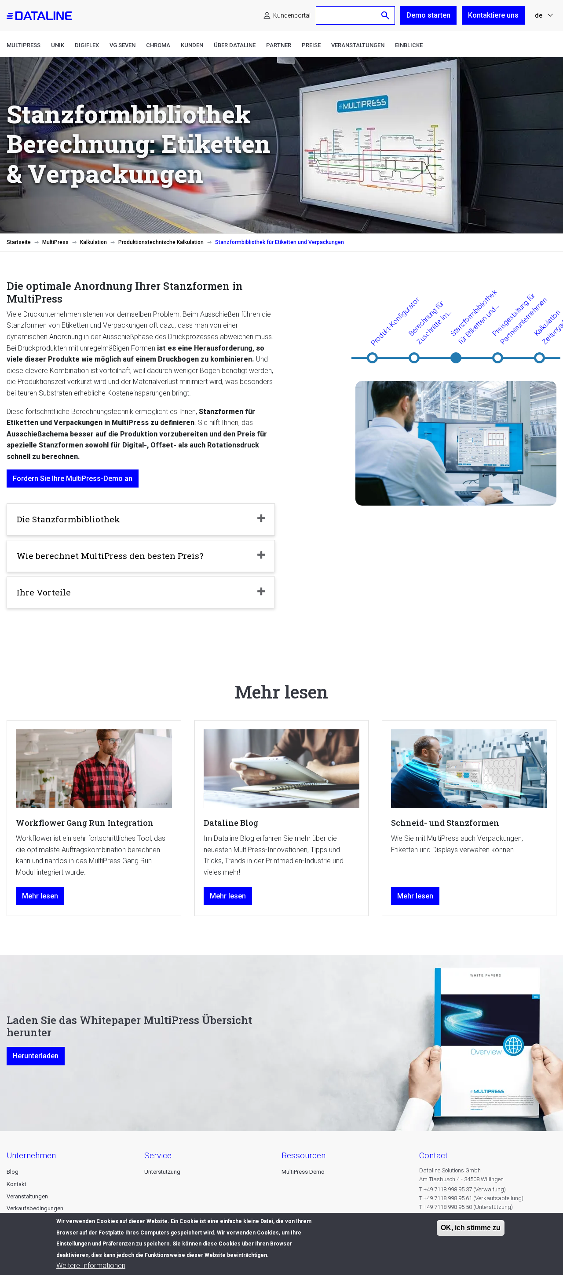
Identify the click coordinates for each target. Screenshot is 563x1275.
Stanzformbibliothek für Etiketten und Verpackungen (475, 317)
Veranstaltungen (357, 45)
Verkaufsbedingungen (35, 1208)
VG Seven (122, 45)
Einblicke (409, 45)
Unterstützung (162, 1171)
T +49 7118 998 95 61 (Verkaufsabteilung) (471, 1198)
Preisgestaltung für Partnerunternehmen (519, 319)
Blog (12, 1171)
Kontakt (16, 1184)
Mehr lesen (40, 896)
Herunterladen (35, 1056)
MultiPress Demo (303, 1171)
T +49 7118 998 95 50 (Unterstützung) (466, 1207)
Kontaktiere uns (493, 15)
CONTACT (433, 1155)
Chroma (158, 45)
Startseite (19, 242)
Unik (57, 45)
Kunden (192, 45)
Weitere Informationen (90, 1266)
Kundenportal (292, 15)
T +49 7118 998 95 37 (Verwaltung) (462, 1189)
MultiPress (23, 45)
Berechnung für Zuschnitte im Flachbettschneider (437, 323)
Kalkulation (93, 242)
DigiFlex (87, 45)
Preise (311, 45)
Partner (278, 45)
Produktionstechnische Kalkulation (161, 242)
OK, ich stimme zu (471, 1227)
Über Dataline (235, 45)
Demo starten (428, 15)
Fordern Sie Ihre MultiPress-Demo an (72, 478)
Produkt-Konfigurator (395, 321)
